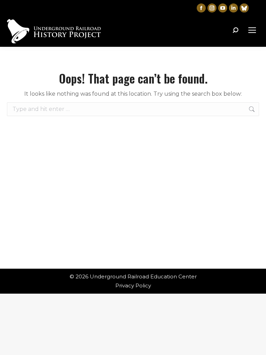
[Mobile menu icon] (252, 30)
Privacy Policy (133, 285)
